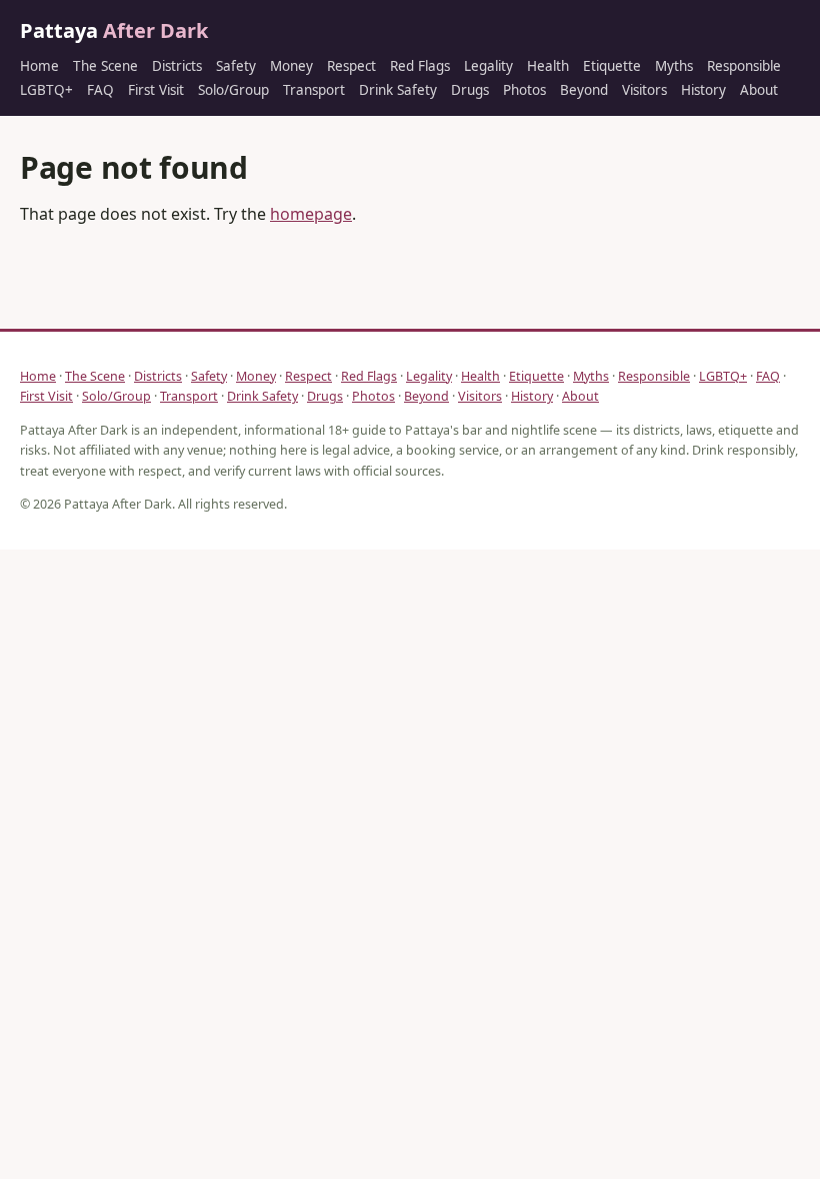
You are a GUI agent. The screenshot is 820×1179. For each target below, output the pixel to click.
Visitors (644, 90)
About (759, 90)
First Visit (156, 90)
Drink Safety (398, 90)
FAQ (100, 90)
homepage (311, 214)
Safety (236, 66)
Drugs (470, 90)
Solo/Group (233, 90)
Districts (177, 66)
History (703, 90)
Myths (674, 66)
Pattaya (114, 30)
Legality (488, 66)
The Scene (105, 66)
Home (39, 66)
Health (548, 66)
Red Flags (420, 66)
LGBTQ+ (46, 90)
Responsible (744, 66)
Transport (314, 90)
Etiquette (612, 66)
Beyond (584, 90)
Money (291, 66)
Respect (351, 66)
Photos (524, 90)
